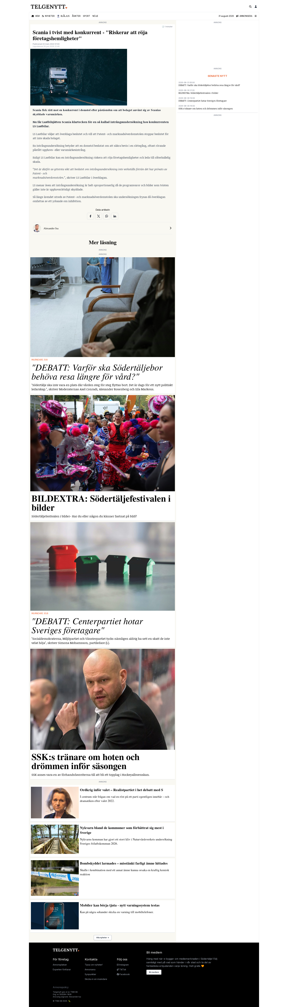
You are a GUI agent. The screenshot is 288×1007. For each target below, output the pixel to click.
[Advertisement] (217, 45)
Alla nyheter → (102, 937)
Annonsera (90, 969)
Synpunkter (90, 974)
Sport (86, 16)
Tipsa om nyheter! (94, 964)
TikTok (122, 969)
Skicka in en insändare (96, 979)
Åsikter (76, 16)
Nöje (95, 16)
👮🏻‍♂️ (63, 16)
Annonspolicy (61, 987)
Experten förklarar (62, 969)
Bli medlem (154, 972)
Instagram (124, 964)
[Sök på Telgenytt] (250, 6)
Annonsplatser (60, 964)
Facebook (124, 974)
